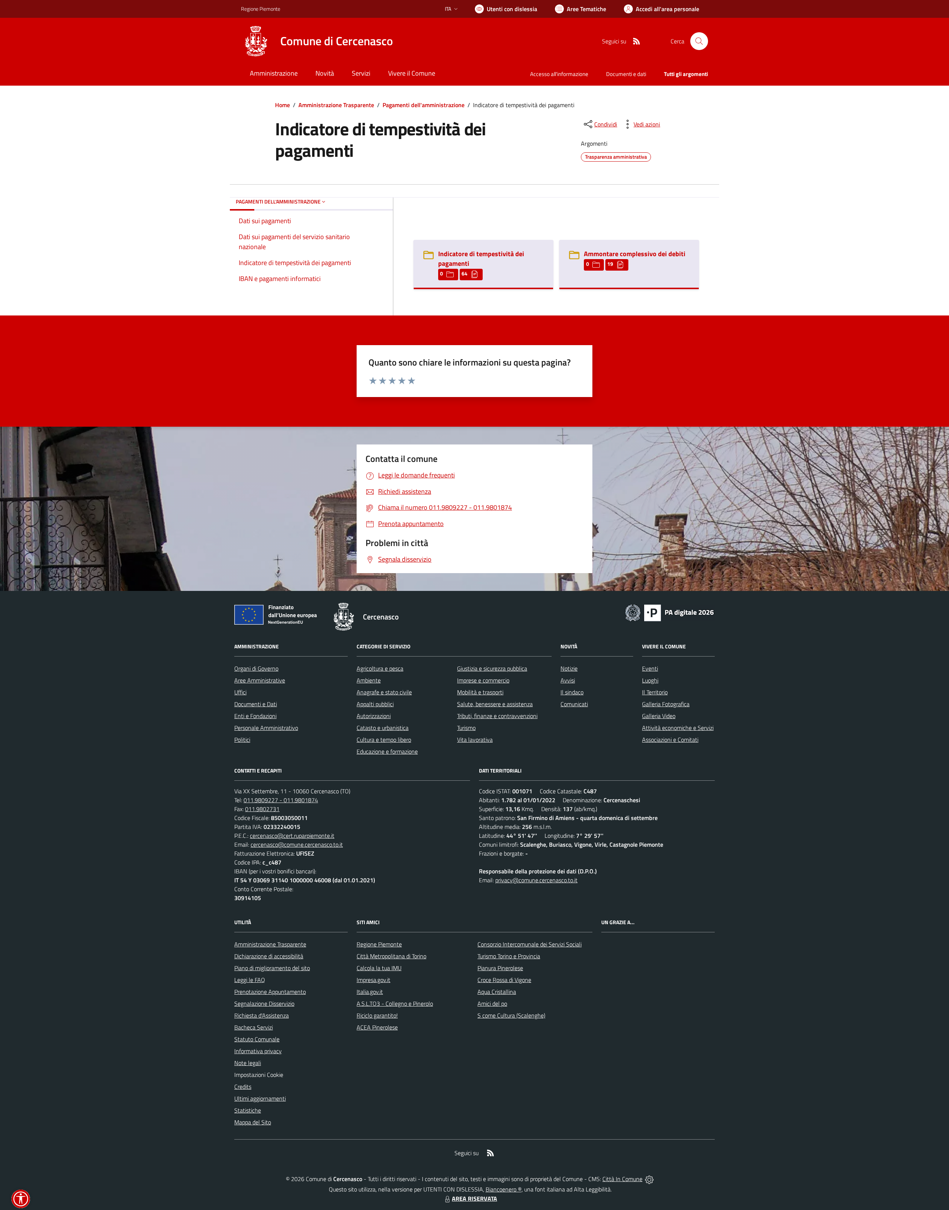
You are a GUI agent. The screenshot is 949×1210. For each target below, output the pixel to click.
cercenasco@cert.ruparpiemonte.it (292, 835)
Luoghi (650, 680)
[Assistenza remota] (649, 1178)
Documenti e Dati (255, 704)
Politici (242, 739)
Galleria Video (658, 715)
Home (282, 104)
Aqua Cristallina (496, 991)
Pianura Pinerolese (500, 967)
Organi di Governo (256, 668)
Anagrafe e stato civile (384, 692)
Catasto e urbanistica (383, 727)
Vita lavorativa (475, 739)
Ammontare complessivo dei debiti (634, 254)
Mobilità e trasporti (480, 692)
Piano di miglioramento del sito (272, 967)
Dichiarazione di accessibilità (268, 956)
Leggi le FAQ (249, 979)
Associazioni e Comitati (670, 739)
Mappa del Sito (252, 1122)
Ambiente (369, 680)
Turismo (466, 727)
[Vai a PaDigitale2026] (669, 612)
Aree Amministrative (259, 680)
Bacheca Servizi (253, 1027)
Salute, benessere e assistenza (495, 704)
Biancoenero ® (504, 1189)
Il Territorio (655, 692)
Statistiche (247, 1110)
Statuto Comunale (257, 1039)
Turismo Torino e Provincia (508, 956)
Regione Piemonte (260, 9)
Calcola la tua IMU (379, 967)
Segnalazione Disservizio (264, 1003)
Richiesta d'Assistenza (261, 1015)
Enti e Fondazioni (255, 715)
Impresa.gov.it (373, 979)
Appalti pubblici (375, 704)
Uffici (240, 692)
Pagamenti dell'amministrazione (423, 104)
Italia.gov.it (370, 991)
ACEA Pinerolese (377, 1027)
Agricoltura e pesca (380, 668)
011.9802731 (262, 808)
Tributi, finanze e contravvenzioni (497, 715)
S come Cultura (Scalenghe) (511, 1015)
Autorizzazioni (374, 715)
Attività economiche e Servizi (678, 727)
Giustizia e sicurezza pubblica (492, 668)
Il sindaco (572, 692)
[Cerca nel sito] (699, 41)
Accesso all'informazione (559, 74)
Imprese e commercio (483, 680)
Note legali (247, 1062)
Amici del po (492, 1003)
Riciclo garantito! (377, 1015)
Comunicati (574, 704)
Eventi (650, 668)
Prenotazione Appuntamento (270, 991)
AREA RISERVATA (474, 1198)
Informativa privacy (258, 1051)
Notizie (569, 668)
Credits (242, 1086)
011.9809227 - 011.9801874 (281, 800)
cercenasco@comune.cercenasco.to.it (297, 844)
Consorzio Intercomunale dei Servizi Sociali (529, 944)
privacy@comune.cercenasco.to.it (536, 880)
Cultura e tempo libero (384, 739)
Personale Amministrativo (266, 727)
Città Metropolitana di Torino (391, 956)
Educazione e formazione (387, 751)
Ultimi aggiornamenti (260, 1098)
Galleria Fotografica (666, 704)
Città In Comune (622, 1178)
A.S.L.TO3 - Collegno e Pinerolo (395, 1003)
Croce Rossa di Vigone (504, 979)
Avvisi (568, 680)
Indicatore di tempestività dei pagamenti (481, 258)
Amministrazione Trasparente (336, 104)
